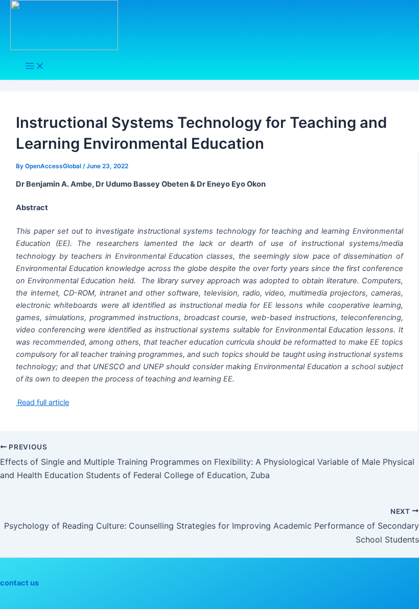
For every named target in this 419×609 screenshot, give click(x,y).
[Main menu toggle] (34, 67)
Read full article (43, 402)
